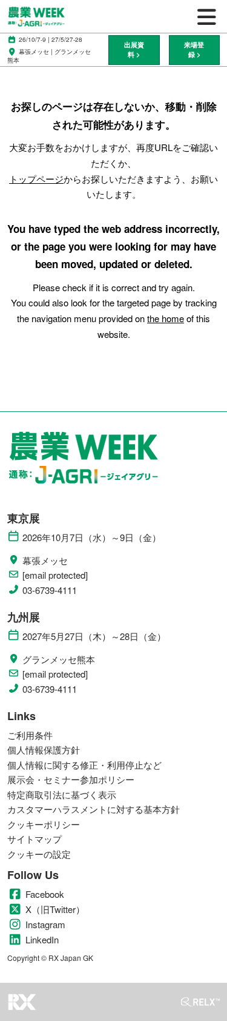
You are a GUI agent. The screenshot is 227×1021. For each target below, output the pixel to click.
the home (165, 318)
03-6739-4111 (49, 590)
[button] (133, 50)
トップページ (36, 178)
